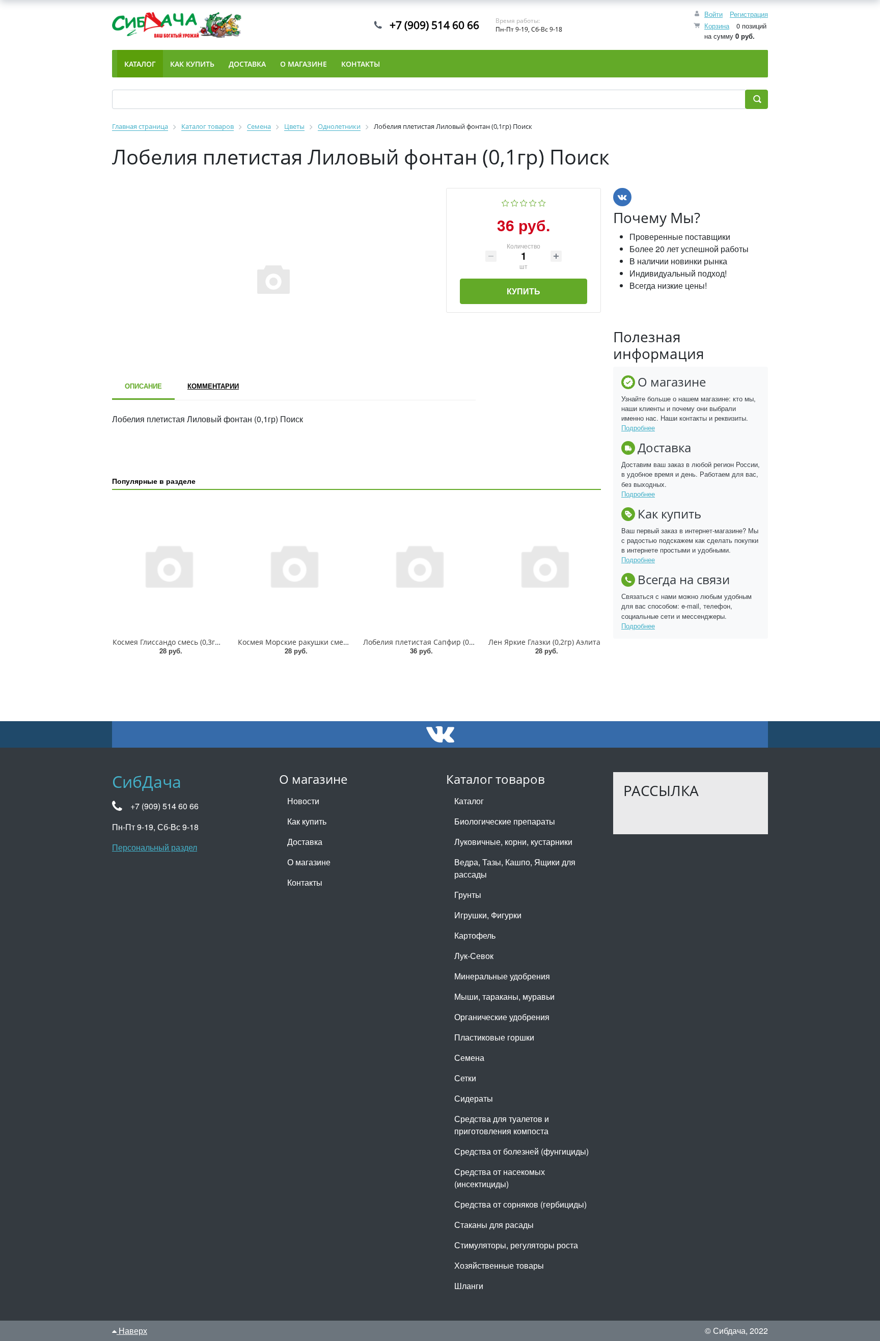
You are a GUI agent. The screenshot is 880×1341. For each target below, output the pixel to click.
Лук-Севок (473, 956)
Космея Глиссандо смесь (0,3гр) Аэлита (180, 642)
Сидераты (473, 1098)
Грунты (467, 894)
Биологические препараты (504, 821)
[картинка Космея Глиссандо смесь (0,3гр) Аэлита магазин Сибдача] (169, 566)
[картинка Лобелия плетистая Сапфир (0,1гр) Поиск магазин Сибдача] (419, 566)
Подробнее (638, 427)
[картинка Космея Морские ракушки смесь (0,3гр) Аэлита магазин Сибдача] (294, 566)
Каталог (469, 801)
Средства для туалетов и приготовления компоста (501, 1125)
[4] (533, 202)
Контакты (304, 882)
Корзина (716, 26)
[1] (505, 202)
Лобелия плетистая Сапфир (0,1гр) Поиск (435, 642)
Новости (303, 801)
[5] (542, 202)
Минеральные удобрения (502, 976)
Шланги (468, 1286)
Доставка (304, 841)
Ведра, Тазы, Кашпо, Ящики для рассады (514, 868)
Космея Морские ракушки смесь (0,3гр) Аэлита (319, 642)
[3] (524, 202)
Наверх (132, 1330)
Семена (469, 1057)
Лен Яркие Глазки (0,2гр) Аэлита (544, 642)
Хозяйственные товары (499, 1265)
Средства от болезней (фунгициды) (521, 1151)
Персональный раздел (154, 847)
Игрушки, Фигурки (487, 915)
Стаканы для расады (494, 1224)
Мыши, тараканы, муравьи (504, 996)
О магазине (309, 862)
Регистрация (749, 14)
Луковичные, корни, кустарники (513, 841)
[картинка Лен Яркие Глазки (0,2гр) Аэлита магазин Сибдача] (544, 566)
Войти (713, 14)
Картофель (475, 935)
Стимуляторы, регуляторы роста (516, 1245)
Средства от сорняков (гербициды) (520, 1204)
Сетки (465, 1078)
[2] (514, 202)
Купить (523, 291)
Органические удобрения (501, 1017)
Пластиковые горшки (494, 1037)
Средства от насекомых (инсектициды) (499, 1178)
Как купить (306, 821)
